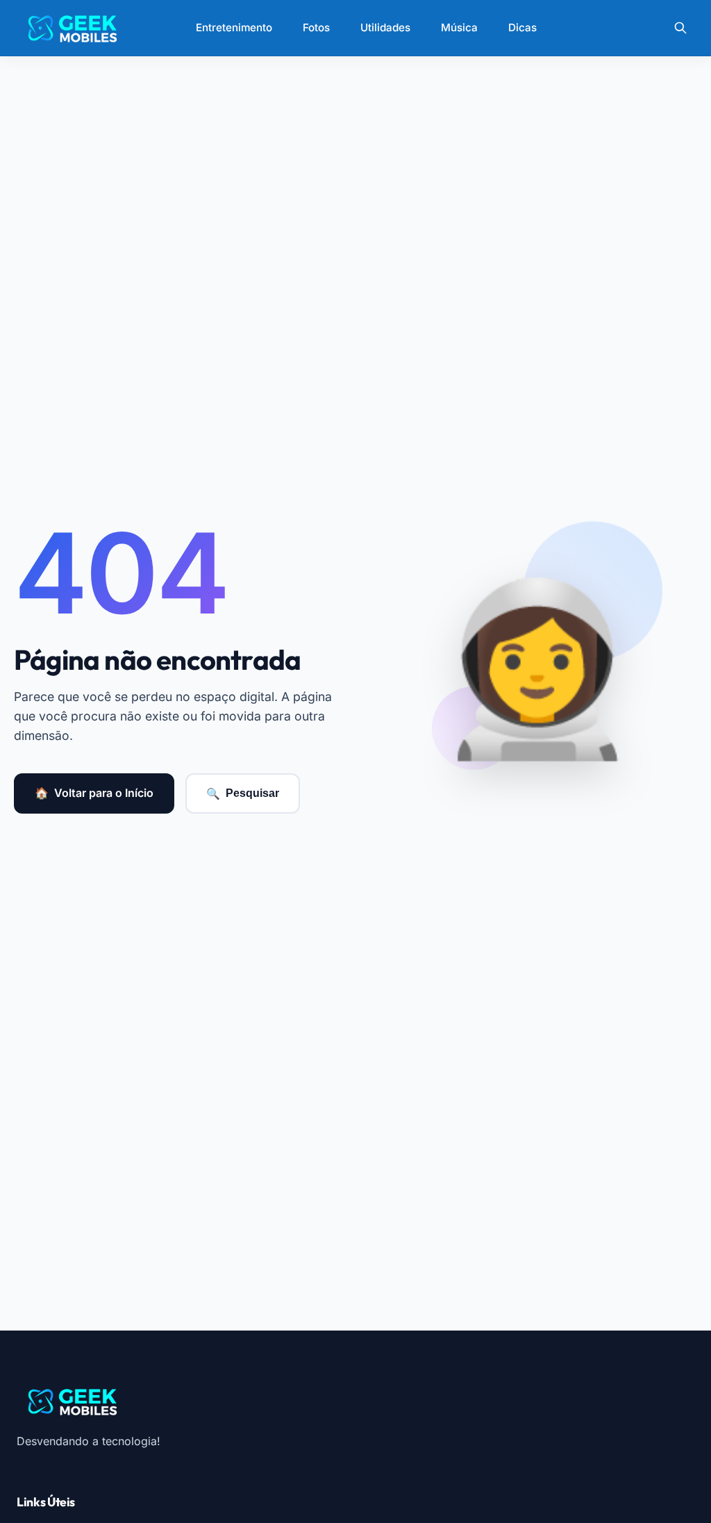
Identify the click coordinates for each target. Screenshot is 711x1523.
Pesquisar (242, 793)
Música (459, 27)
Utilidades (385, 27)
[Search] (680, 28)
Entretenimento (234, 27)
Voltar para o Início (94, 793)
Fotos (316, 27)
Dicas (522, 27)
